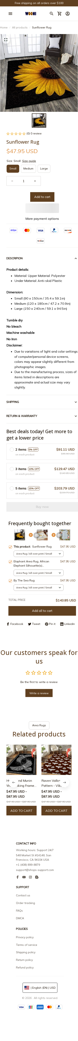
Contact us (23, 895)
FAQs (19, 910)
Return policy (24, 960)
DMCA (20, 918)
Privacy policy (25, 937)
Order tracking (25, 903)
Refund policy (25, 967)
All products (20, 27)
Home (4, 27)
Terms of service (26, 945)
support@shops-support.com (35, 870)
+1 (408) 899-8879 (28, 864)
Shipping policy (25, 952)
